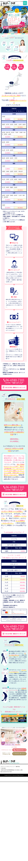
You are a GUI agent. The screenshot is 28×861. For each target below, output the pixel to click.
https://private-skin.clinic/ (6, 771)
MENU (25, 3)
